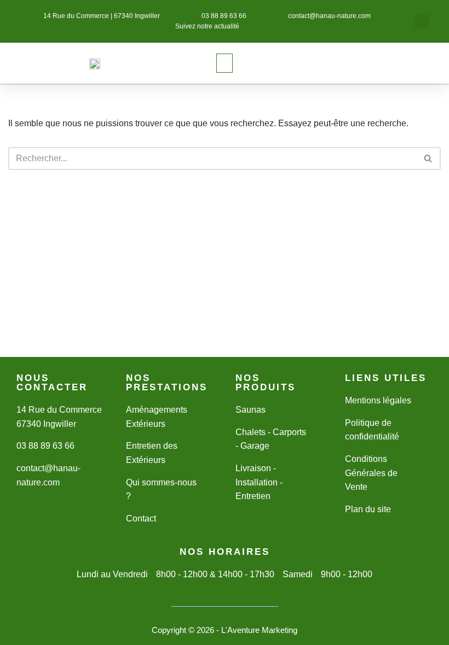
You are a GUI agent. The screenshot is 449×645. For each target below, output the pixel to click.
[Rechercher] (428, 158)
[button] (422, 21)
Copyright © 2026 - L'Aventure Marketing (224, 630)
